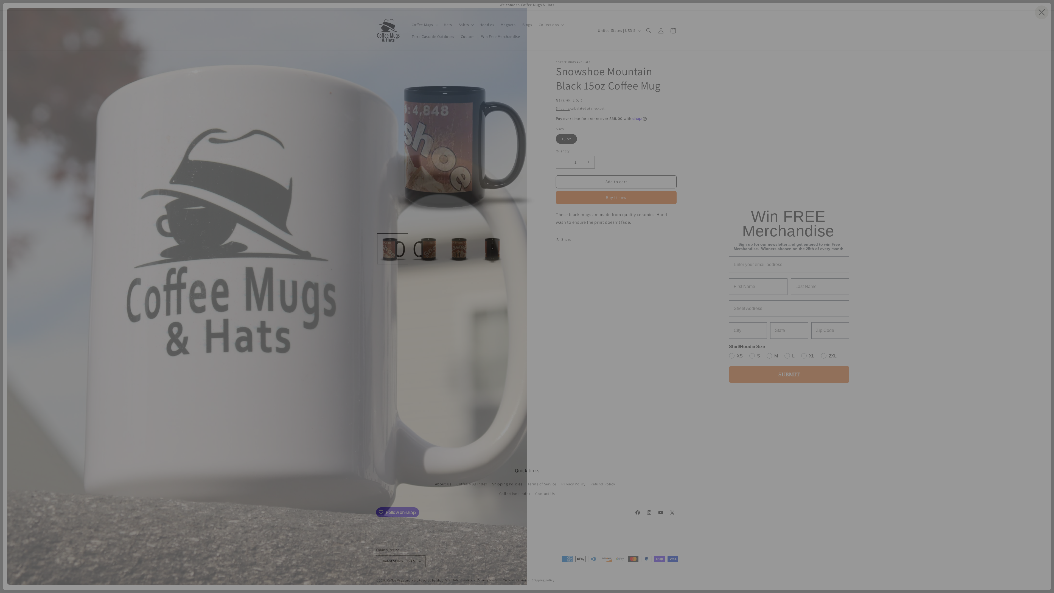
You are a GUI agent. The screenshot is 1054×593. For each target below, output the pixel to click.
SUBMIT (789, 374)
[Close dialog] (1042, 12)
